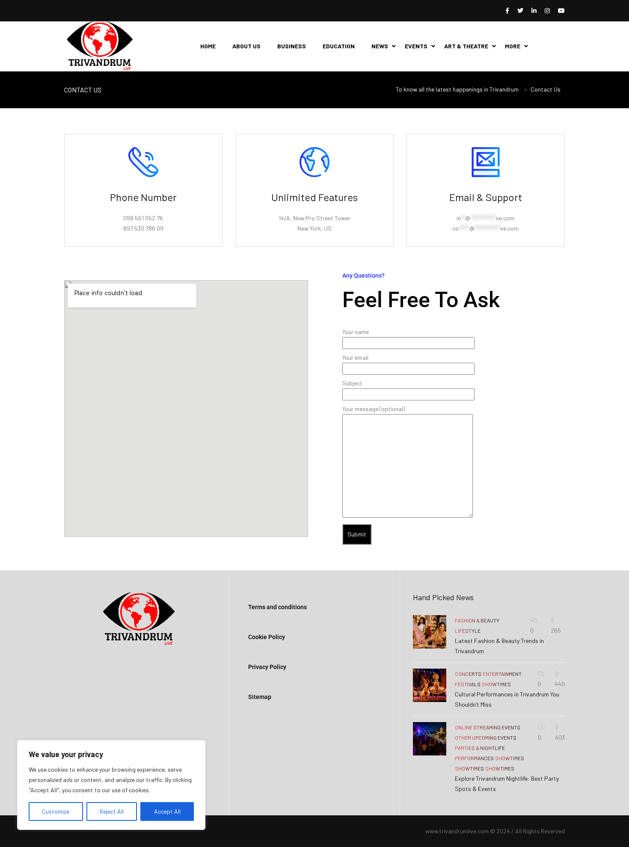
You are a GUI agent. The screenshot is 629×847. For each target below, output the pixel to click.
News (379, 46)
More (512, 46)
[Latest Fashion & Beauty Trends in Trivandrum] (429, 632)
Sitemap (259, 696)
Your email (355, 357)
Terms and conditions (277, 607)
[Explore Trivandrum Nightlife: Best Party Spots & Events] (429, 738)
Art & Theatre (466, 46)
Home (208, 46)
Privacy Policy (267, 666)
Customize (55, 811)
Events (416, 46)
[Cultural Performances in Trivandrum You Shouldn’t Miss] (429, 685)
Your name (355, 331)
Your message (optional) (373, 408)
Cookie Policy (266, 637)
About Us (246, 46)
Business (291, 46)
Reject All (112, 811)
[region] (111, 785)
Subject (352, 383)
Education (339, 46)
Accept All (167, 811)
